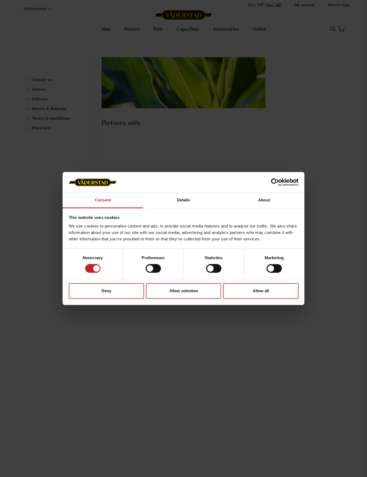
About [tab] (264, 200)
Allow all (261, 290)
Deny (106, 290)
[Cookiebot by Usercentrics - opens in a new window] (274, 182)
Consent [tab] (103, 200)
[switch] (153, 268)
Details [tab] (183, 200)
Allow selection (183, 290)
